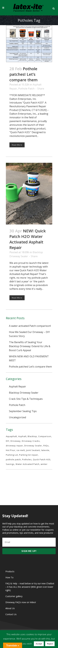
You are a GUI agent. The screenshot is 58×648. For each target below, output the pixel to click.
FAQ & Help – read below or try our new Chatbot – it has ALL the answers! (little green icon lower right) (29, 587)
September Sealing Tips (23, 411)
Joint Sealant (33, 450)
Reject (50, 643)
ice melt (21, 450)
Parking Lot (12, 454)
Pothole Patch (26, 88)
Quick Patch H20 (41, 459)
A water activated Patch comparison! (30, 326)
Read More (17, 145)
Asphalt (22, 436)
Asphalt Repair (17, 386)
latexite (45, 450)
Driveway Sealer (33, 445)
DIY (7, 441)
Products (9, 571)
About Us (10, 608)
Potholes (27, 459)
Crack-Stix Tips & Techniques (26, 399)
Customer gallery (13, 596)
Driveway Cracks (31, 441)
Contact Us (11, 614)
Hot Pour (10, 450)
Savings (10, 464)
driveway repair (14, 445)
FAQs (46, 445)
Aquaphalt (11, 436)
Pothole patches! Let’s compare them (23, 74)
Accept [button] (39, 643)
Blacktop (32, 436)
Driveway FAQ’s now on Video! (20, 602)
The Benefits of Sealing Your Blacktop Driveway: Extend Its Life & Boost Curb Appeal (29, 346)
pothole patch (13, 459)
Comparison (44, 436)
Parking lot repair (28, 454)
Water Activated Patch (27, 464)
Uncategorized (17, 417)
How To (9, 577)
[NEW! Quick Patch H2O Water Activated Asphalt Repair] (29, 193)
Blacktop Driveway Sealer (23, 392)
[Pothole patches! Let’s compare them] (29, 43)
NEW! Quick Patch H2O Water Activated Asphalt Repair (27, 239)
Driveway (16, 441)
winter (44, 464)
